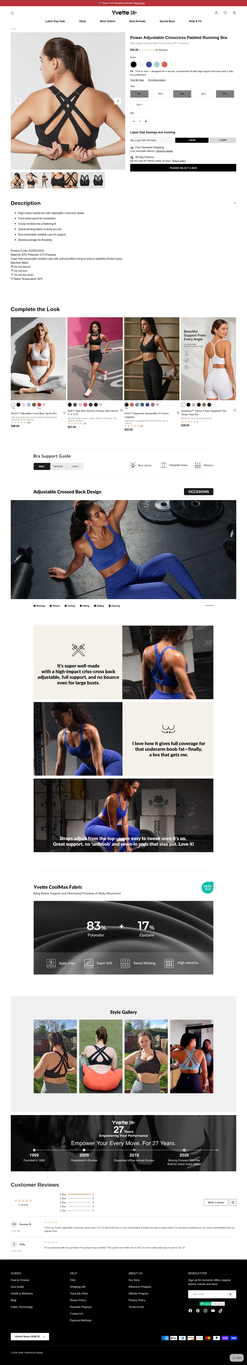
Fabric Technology (22, 1307)
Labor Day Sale (55, 21)
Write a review (216, 1202)
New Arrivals (138, 21)
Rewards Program (81, 1307)
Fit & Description (157, 80)
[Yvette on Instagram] (205, 1311)
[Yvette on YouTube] (213, 1311)
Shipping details (164, 151)
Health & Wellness (22, 1293)
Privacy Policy (137, 1300)
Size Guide (17, 1286)
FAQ (72, 1280)
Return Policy (78, 1300)
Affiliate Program (138, 1293)
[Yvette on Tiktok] (220, 1311)
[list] (68, 101)
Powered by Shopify (34, 1353)
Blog (13, 1300)
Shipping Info (78, 1286)
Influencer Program (140, 1286)
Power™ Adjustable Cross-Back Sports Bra (34, 413)
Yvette (21, 1353)
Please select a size (183, 168)
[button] (234, 12)
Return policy (179, 161)
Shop (82, 21)
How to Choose (20, 1280)
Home (13, 29)
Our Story (134, 1280)
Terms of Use (136, 1307)
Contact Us (76, 1313)
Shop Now (139, 3)
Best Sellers (107, 21)
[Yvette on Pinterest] (198, 1311)
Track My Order (79, 1293)
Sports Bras (167, 21)
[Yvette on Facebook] (190, 1311)
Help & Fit (195, 21)
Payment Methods (80, 1320)
